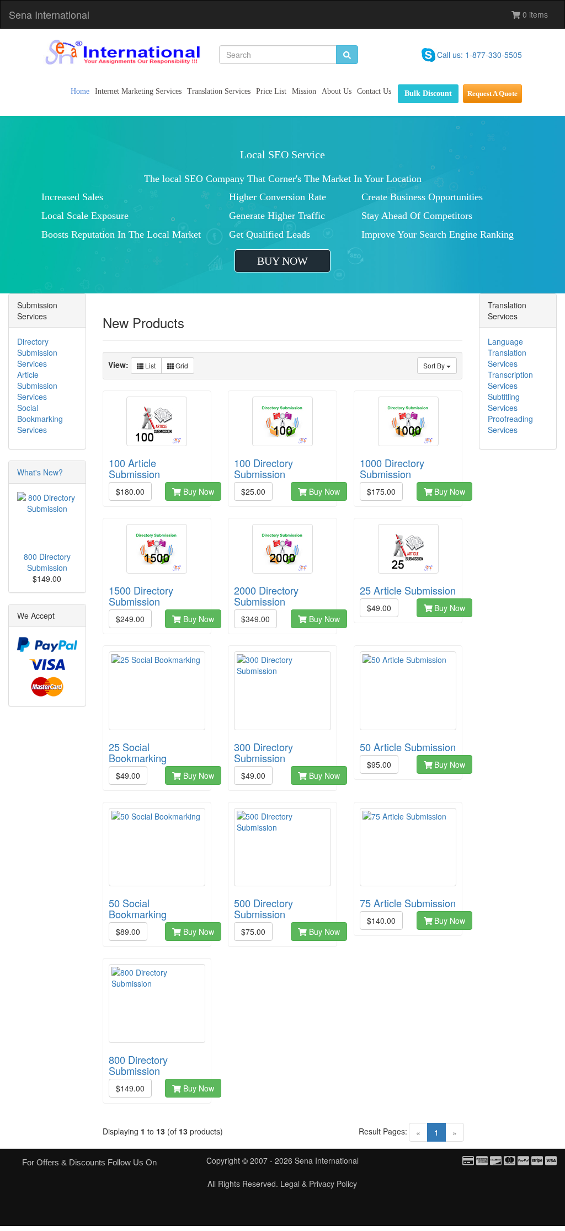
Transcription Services (510, 380)
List (149, 365)
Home (80, 91)
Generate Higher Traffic (277, 215)
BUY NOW (282, 261)
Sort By (434, 365)
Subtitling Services (504, 402)
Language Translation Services (507, 352)
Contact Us (374, 91)
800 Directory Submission (47, 562)
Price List (271, 91)
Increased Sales (72, 196)
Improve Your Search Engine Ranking (437, 234)
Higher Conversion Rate (277, 196)
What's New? (40, 472)
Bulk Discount (428, 93)
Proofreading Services (510, 424)
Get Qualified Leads (269, 234)
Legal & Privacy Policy (318, 1183)
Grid (181, 365)
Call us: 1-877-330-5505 (479, 54)
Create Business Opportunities (422, 196)
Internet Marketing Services (138, 91)
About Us (336, 91)
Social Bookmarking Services (40, 418)
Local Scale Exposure (85, 215)
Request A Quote (492, 93)
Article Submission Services (37, 385)
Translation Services (218, 91)
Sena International (49, 14)
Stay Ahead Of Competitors (416, 215)
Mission (304, 91)
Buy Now (197, 491)
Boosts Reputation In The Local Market (121, 234)
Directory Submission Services (37, 352)
